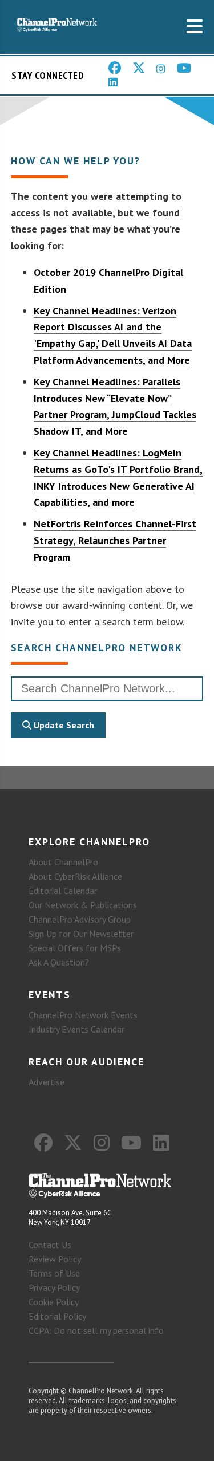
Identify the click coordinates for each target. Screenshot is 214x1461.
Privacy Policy (54, 1287)
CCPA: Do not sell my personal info (96, 1330)
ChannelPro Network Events (83, 1015)
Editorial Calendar (63, 890)
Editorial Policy (57, 1316)
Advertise (46, 1082)
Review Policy (55, 1259)
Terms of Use (54, 1273)
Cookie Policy (54, 1302)
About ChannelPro (63, 862)
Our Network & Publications (83, 905)
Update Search (62, 725)
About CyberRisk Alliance (75, 876)
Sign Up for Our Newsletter (81, 933)
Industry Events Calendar (76, 1029)
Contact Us (50, 1244)
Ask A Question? (59, 962)
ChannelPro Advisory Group (80, 919)
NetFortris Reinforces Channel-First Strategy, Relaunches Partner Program (115, 540)
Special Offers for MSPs (75, 948)
